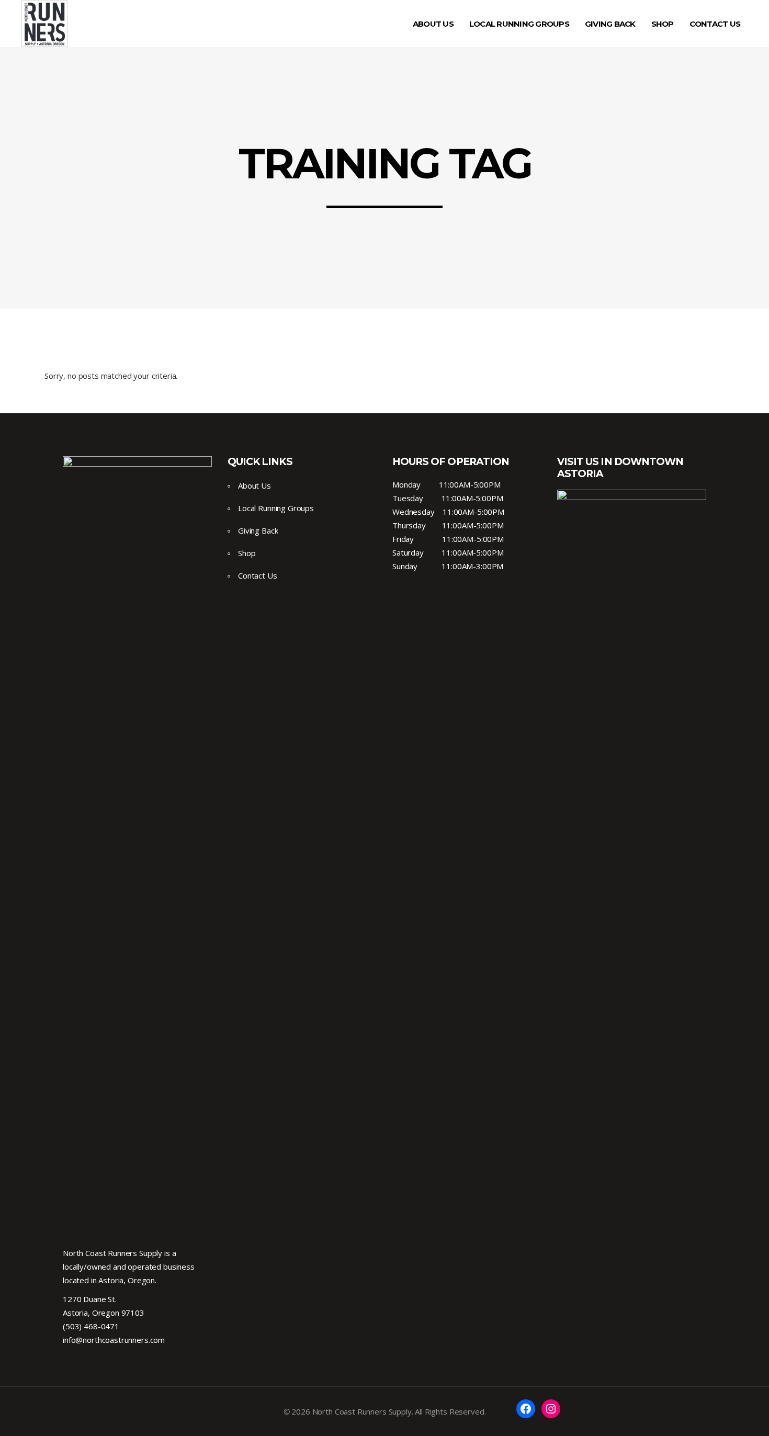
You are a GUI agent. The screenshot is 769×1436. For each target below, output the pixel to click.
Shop (246, 553)
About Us (254, 485)
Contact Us (257, 575)
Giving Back (258, 530)
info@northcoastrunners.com (114, 1340)
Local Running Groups (276, 508)
